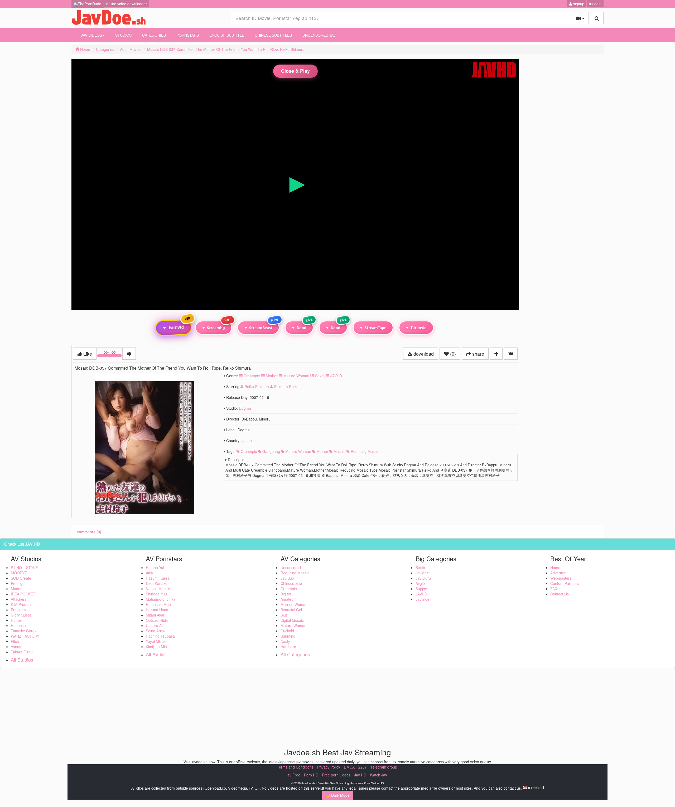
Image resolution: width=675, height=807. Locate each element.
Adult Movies (130, 49)
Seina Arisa (155, 630)
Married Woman (294, 604)
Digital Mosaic (292, 620)
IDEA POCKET (23, 593)
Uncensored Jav (319, 35)
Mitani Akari (155, 615)
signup (578, 3)
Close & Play (295, 70)
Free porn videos (336, 774)
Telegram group (383, 767)
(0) (452, 353)
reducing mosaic (364, 451)
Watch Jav (378, 774)
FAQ (554, 588)
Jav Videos (91, 35)
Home (84, 49)
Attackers (18, 599)
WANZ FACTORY (25, 636)
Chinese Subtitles (273, 35)
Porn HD (311, 774)
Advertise (558, 572)
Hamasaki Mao (158, 604)
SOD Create (21, 578)
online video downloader (126, 3)
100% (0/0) (112, 354)
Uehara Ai (154, 625)
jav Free (293, 774)
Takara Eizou (22, 651)
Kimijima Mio (156, 646)
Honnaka (18, 625)
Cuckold (287, 630)
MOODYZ (19, 572)
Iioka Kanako (156, 583)
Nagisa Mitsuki (158, 588)
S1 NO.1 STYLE (24, 567)
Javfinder (423, 599)
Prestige (18, 583)
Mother (271, 375)
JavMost (423, 572)
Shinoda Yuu (156, 593)
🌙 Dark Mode (338, 795)
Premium (18, 609)
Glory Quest (21, 615)
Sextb (319, 375)
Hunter (16, 620)
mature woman (297, 451)
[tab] (89, 531)
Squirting (288, 636)
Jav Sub (287, 578)
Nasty (285, 641)
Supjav (421, 588)
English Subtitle (226, 35)
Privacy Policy (328, 767)
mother (321, 451)
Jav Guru (423, 578)
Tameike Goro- (23, 630)
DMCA (349, 767)
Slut (284, 615)
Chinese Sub (291, 583)
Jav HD (360, 774)
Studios (123, 35)
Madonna (19, 588)
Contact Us (559, 593)
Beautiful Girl (291, 609)
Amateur (288, 599)
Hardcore (288, 646)
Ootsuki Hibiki (157, 620)
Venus (16, 646)
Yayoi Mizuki (156, 641)
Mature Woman (295, 375)
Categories (154, 35)
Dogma (245, 408)
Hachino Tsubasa (160, 636)
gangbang (270, 451)
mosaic (338, 451)
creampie (248, 451)
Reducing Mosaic (295, 572)
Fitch (15, 641)
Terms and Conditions (295, 767)
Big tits (286, 593)
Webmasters (560, 578)
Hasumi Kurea (158, 578)
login (596, 3)
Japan (247, 440)
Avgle (420, 583)
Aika (149, 572)
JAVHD (335, 375)
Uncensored (291, 567)
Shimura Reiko (285, 386)
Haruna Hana (157, 609)
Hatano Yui (155, 567)
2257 (362, 767)
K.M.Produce (21, 604)
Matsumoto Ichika (160, 599)
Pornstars (187, 35)
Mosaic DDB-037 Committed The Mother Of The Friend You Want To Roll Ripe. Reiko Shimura (226, 49)
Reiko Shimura (256, 386)
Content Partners (564, 583)
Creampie (251, 375)
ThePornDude (89, 3)
